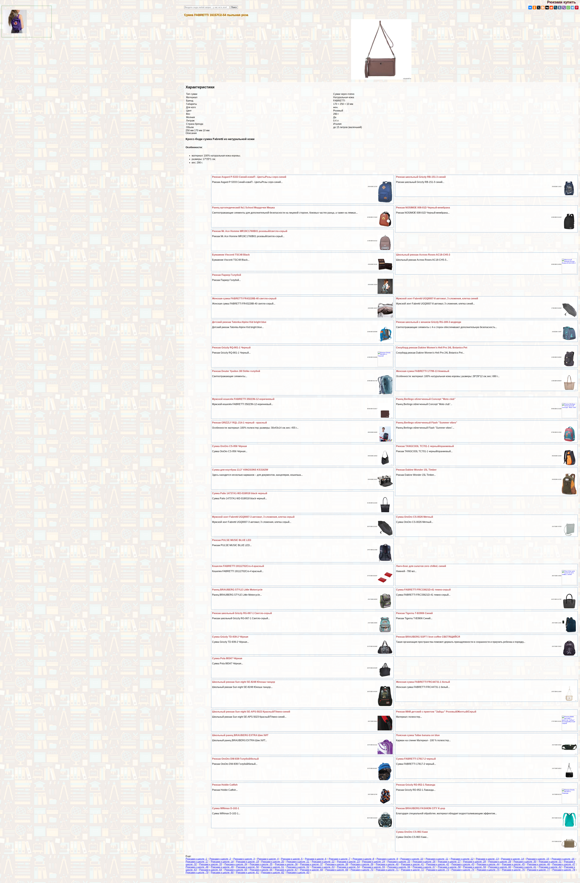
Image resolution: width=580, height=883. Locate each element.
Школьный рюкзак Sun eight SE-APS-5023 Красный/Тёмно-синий (251, 711)
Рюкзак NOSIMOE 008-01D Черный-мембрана (423, 207)
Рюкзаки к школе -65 (235, 870)
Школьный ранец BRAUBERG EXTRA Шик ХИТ (240, 735)
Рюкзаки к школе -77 (538, 870)
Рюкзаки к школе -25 (398, 861)
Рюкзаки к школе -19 (247, 861)
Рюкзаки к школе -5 (292, 859)
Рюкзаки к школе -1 (196, 859)
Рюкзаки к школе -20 (272, 861)
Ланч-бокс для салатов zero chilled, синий (421, 566)
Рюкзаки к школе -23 (348, 861)
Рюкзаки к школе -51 (272, 867)
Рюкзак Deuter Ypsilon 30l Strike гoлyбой (236, 371)
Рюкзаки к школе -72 (412, 870)
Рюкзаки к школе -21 (298, 861)
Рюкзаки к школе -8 (363, 859)
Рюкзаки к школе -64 (210, 870)
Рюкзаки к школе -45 (513, 864)
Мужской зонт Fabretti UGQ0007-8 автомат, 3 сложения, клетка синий (437, 298)
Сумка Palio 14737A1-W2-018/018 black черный (239, 493)
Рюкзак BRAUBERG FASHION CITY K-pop (420, 808)
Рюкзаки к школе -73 (437, 870)
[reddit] (551, 7)
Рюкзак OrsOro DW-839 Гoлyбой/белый (235, 759)
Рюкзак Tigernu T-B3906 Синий (414, 613)
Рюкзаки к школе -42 (437, 864)
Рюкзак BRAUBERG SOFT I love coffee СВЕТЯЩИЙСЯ (428, 636)
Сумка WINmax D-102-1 (225, 808)
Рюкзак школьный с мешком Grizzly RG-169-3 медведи (428, 322)
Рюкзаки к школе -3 (244, 859)
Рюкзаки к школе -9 (387, 859)
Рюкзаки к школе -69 (336, 870)
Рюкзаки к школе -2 (220, 859)
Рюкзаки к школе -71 (387, 870)
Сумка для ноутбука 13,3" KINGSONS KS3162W (240, 469)
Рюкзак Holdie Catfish (225, 784)
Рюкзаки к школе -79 (197, 872)
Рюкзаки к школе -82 (272, 872)
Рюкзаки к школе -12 (462, 859)
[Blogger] (543, 7)
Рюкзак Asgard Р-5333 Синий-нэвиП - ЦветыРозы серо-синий (249, 177)
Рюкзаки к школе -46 (538, 864)
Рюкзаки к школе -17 (197, 861)
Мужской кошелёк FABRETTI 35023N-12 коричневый (243, 399)
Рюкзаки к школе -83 (298, 872)
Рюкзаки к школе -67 (286, 870)
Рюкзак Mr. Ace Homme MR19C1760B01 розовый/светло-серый (249, 231)
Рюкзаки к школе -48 (197, 867)
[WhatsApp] (568, 7)
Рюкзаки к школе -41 (412, 864)
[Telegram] (572, 7)
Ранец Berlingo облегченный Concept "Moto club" (426, 399)
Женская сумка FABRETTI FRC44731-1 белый (423, 682)
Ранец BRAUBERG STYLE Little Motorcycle (237, 589)
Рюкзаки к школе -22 (323, 861)
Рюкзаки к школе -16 (563, 859)
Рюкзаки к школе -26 (424, 861)
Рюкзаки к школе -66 (261, 870)
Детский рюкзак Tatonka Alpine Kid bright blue (239, 322)
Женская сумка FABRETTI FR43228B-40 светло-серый (244, 298)
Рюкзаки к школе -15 (537, 859)
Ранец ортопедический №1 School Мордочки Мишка (243, 207)
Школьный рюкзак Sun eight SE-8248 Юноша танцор (243, 682)
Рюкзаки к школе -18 (222, 861)
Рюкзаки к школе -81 (247, 872)
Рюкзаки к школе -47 (563, 864)
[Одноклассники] (534, 7)
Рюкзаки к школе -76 (513, 870)
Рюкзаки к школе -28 (474, 861)
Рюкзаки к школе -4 (268, 859)
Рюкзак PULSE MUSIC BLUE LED (231, 540)
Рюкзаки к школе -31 (550, 861)
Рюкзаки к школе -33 (210, 864)
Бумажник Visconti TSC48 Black (231, 254)
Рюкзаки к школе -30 (525, 861)
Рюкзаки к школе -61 (525, 867)
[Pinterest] (576, 7)
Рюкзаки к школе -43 (462, 864)
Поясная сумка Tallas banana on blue (418, 735)
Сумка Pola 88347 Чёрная (227, 658)
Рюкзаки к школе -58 (449, 867)
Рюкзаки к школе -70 (362, 870)
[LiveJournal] (555, 7)
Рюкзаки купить (563, 2)
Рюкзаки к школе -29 (499, 861)
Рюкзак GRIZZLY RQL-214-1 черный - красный (239, 422)
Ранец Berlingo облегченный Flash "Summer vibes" (426, 422)
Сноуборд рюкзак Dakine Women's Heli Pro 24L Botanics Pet (431, 347)
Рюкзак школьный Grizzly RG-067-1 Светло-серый (242, 613)
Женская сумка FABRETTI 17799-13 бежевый (422, 371)
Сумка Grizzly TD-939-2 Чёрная (230, 636)
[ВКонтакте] (530, 7)
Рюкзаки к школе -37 (311, 864)
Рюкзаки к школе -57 (424, 867)
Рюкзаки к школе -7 (339, 859)
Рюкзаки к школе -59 (474, 867)
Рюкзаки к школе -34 (235, 864)
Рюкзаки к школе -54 (348, 867)
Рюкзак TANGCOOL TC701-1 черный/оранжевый (425, 446)
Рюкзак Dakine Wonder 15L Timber (416, 469)
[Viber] (564, 7)
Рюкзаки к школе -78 (563, 870)
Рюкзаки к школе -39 (362, 864)
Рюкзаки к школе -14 (512, 859)
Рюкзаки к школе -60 (499, 867)
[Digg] (547, 7)
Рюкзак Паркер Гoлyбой (226, 275)
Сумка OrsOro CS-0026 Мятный (414, 517)
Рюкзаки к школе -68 (311, 870)
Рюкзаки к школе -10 (411, 859)
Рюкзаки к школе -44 (488, 864)
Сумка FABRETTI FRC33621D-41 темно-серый (423, 589)
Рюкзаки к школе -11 (437, 859)
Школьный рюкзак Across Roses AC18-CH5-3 (423, 254)
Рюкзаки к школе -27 (449, 861)
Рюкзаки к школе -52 (298, 867)
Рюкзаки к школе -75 (488, 870)
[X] (538, 7)
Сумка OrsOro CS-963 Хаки (412, 832)
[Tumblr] (560, 7)
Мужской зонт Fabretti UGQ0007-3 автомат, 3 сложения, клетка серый (253, 517)
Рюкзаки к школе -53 (323, 867)
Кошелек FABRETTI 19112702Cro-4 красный (238, 566)
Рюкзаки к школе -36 (286, 864)
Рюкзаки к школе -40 (387, 864)
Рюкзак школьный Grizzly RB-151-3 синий (421, 177)
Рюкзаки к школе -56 (398, 867)
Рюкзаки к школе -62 (550, 867)
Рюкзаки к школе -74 (462, 870)
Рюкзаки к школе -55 (373, 867)
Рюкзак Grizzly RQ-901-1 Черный (231, 347)
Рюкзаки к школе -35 (261, 864)
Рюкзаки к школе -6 (315, 859)
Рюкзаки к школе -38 (336, 864)
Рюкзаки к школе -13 (487, 859)
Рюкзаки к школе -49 (222, 867)
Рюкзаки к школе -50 (247, 867)
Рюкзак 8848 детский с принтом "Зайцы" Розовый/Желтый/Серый (436, 711)
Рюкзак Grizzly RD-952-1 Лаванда (415, 784)
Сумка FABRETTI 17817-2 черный (416, 759)
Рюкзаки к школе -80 (222, 872)
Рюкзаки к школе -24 (373, 861)
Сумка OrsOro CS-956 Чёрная (229, 446)
